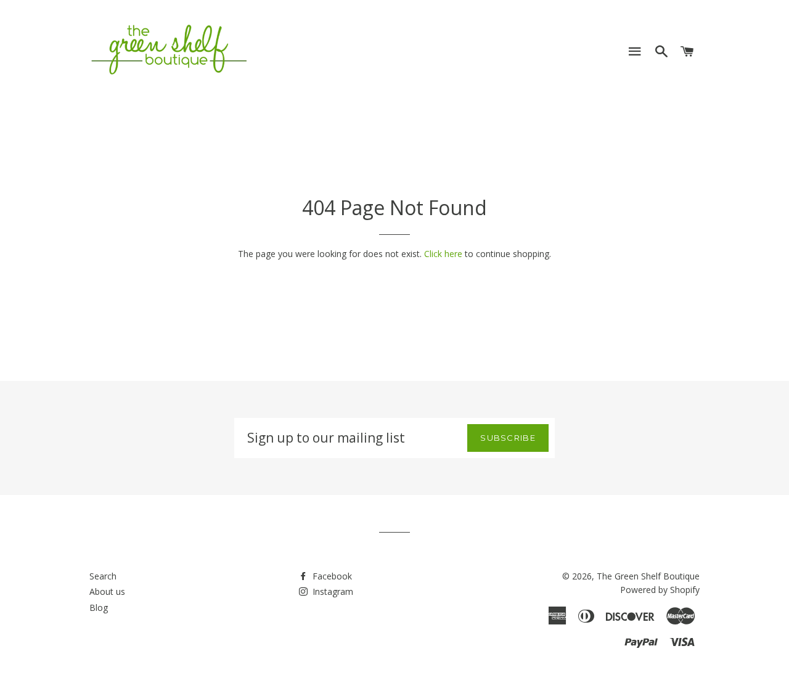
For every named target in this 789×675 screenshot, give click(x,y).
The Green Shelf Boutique (648, 576)
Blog (98, 607)
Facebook (331, 576)
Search (103, 576)
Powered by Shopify (660, 589)
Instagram (331, 591)
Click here (443, 254)
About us (107, 591)
